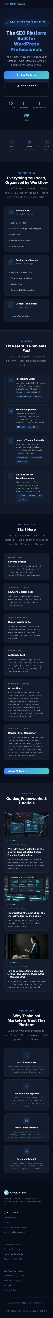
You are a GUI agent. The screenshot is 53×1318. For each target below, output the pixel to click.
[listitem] (11, 146)
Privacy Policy (10, 1290)
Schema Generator (12, 1249)
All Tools (7, 1222)
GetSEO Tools (10, 1217)
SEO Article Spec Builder (14, 1271)
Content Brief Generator (14, 1276)
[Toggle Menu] (46, 4)
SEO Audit (8, 1285)
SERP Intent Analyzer (13, 1280)
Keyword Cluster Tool (13, 1259)
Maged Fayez (26, 1303)
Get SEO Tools (14, 4)
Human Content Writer (14, 1254)
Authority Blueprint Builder (15, 1227)
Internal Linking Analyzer (14, 1232)
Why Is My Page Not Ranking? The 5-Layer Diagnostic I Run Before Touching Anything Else (25, 852)
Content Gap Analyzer (13, 1244)
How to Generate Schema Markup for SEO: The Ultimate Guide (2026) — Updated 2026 (26, 974)
